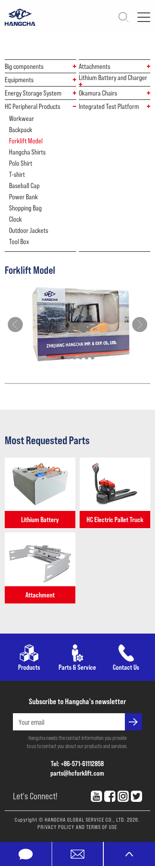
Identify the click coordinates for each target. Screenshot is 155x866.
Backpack (20, 129)
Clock (15, 219)
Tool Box (19, 241)
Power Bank (23, 196)
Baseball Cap (24, 185)
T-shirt (17, 174)
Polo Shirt (20, 163)
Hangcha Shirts (27, 151)
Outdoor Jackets (28, 230)
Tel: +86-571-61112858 (77, 763)
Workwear (21, 118)
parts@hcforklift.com (77, 773)
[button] (62, 357)
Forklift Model (26, 140)
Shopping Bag (25, 207)
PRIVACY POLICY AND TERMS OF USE (77, 826)
